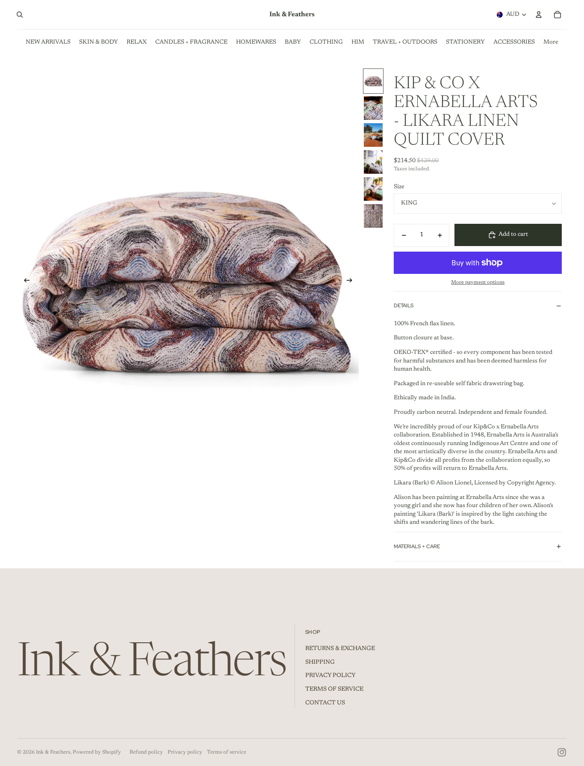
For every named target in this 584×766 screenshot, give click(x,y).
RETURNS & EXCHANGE (340, 649)
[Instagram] (562, 752)
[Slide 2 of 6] (373, 108)
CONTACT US (325, 703)
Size (399, 187)
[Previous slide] (24, 282)
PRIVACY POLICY (330, 676)
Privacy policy (185, 752)
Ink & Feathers (53, 752)
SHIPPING (320, 662)
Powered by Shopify (97, 752)
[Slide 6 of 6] (373, 216)
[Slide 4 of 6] (373, 162)
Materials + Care (417, 546)
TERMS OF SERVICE (334, 689)
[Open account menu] (538, 14)
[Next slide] (352, 282)
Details (403, 305)
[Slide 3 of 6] (373, 135)
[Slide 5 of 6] (373, 189)
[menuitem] (551, 42)
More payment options (477, 282)
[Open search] (19, 14)
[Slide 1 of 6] (373, 81)
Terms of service (226, 752)
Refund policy (146, 752)
